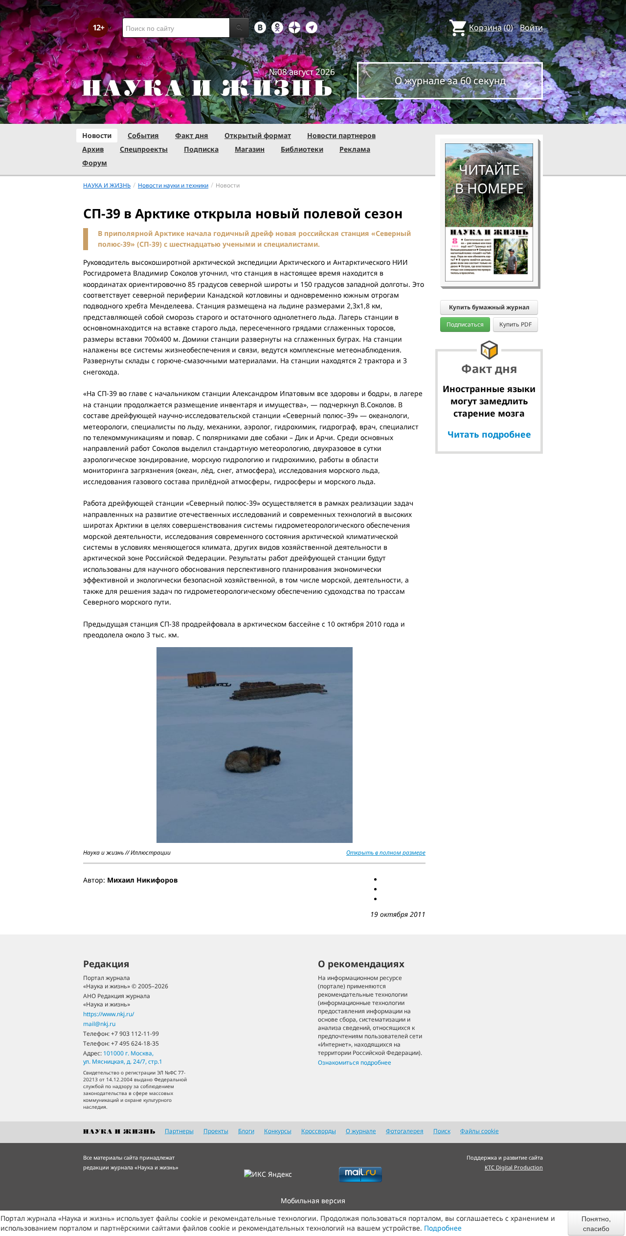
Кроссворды (318, 1131)
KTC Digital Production (514, 1167)
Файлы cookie (479, 1131)
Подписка (201, 149)
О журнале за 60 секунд (450, 80)
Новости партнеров (341, 135)
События (143, 135)
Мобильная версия (313, 1200)
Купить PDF (515, 324)
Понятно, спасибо (596, 1223)
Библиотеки (302, 149)
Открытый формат (257, 135)
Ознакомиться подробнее (354, 1062)
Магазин (250, 149)
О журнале (361, 1131)
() (491, 27)
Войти (531, 27)
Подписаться (465, 324)
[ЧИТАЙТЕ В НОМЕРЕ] (489, 115)
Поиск (441, 1131)
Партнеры (179, 1131)
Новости (97, 135)
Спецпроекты (144, 149)
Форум (94, 162)
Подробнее (443, 1228)
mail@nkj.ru (99, 1024)
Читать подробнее (489, 434)
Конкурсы (277, 1131)
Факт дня (191, 135)
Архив (93, 149)
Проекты (215, 1131)
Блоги (246, 1131)
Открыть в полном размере (385, 852)
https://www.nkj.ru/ (108, 1014)
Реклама (354, 149)
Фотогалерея (405, 1131)
